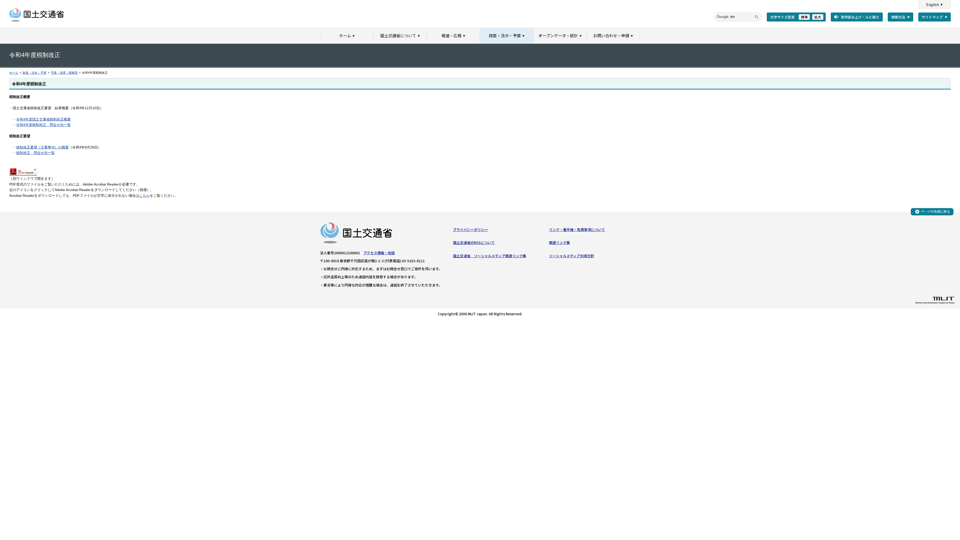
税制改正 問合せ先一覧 (35, 153)
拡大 (817, 17)
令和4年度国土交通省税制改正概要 (43, 119)
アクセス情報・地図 (379, 252)
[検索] (757, 17)
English (932, 4)
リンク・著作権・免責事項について (577, 229)
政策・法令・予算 (34, 72)
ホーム (13, 72)
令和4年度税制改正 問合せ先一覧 (43, 125)
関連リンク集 (559, 242)
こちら (144, 196)
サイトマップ (932, 17)
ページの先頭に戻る (935, 211)
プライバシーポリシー (470, 229)
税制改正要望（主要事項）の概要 (42, 147)
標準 (804, 17)
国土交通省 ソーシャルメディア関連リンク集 (489, 255)
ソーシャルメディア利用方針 (571, 255)
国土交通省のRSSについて (474, 242)
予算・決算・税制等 (64, 72)
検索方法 (898, 17)
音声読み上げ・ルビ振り (860, 17)
